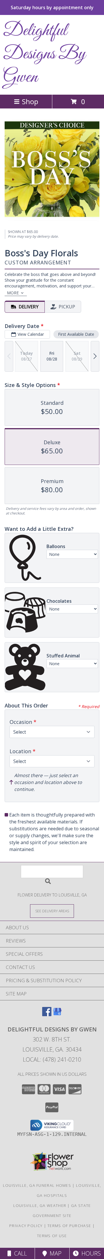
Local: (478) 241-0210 (52, 1059)
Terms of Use (52, 1235)
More (13, 292)
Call (19, 1253)
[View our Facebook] (46, 1014)
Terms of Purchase (69, 1225)
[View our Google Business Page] (57, 1014)
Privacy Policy (25, 1225)
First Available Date (76, 334)
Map (54, 1253)
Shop (30, 101)
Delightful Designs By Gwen (44, 54)
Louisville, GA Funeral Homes (37, 1185)
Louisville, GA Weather (39, 1205)
